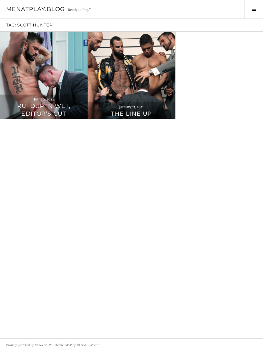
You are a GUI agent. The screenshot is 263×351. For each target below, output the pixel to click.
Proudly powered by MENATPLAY (29, 345)
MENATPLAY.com (88, 345)
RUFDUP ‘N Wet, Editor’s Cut (44, 110)
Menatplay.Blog (35, 9)
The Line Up (131, 113)
